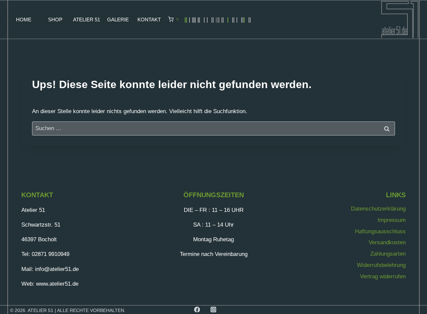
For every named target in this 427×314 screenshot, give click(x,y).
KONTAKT (149, 19)
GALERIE (118, 19)
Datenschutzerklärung (378, 209)
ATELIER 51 (86, 19)
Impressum (392, 220)
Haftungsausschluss (380, 231)
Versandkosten (387, 242)
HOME (23, 19)
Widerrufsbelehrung (381, 265)
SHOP (55, 19)
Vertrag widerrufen (383, 276)
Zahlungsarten (388, 254)
